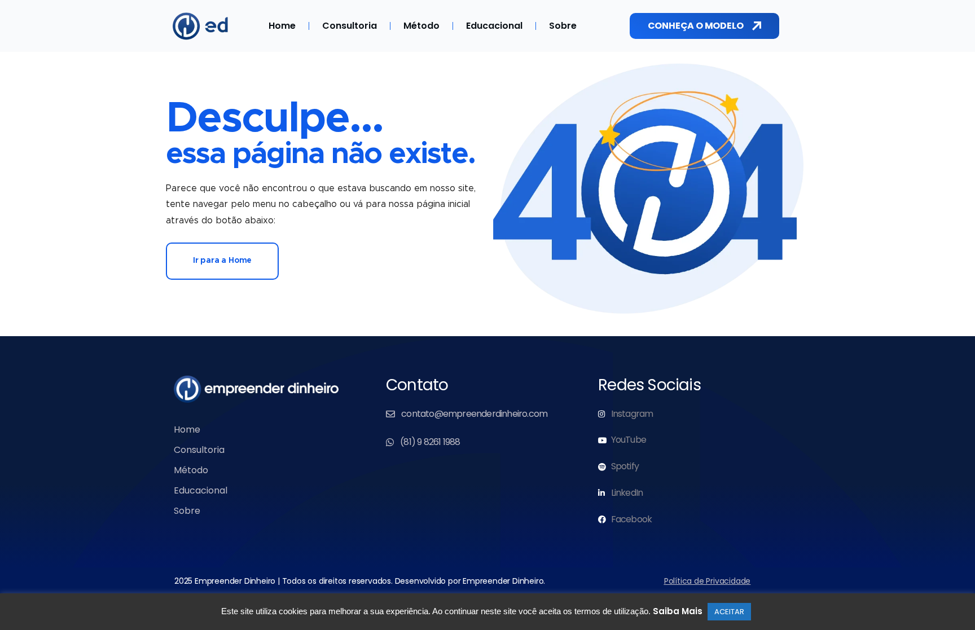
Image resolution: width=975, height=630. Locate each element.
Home (282, 25)
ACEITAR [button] (729, 611)
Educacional (494, 25)
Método (421, 25)
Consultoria (349, 25)
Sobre (563, 25)
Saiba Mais (677, 611)
